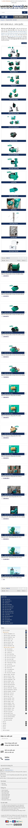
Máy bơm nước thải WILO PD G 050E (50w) (11, 577)
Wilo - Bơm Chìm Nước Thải (8, 606)
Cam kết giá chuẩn (5, 793)
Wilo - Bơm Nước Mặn (7, 609)
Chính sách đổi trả (5, 798)
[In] (21, 825)
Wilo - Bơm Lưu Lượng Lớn (8, 607)
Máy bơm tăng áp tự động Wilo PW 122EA (11, 415)
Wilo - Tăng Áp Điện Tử (7, 601)
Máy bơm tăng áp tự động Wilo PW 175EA (11, 435)
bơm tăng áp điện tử (22, 31)
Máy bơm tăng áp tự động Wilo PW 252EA (11, 456)
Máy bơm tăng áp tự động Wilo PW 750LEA (11, 476)
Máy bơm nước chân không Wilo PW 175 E (11, 496)
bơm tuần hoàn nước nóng (11, 34)
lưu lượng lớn (16, 33)
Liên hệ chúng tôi (5, 790)
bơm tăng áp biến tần (12, 31)
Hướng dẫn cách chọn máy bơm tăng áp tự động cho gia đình (13, 807)
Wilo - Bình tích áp (6, 618)
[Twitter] (14, 825)
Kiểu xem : (4, 258)
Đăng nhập (14, 2)
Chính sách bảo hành (6, 795)
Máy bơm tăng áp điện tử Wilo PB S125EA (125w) (12, 334)
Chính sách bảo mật (5, 797)
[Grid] (7, 258)
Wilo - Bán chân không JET (8, 616)
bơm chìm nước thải (18, 36)
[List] (8, 588)
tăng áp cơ (3, 33)
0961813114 (21, 17)
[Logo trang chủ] (14, 7)
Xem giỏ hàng (4, 785)
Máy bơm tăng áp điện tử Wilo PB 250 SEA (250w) (13, 355)
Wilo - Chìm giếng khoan (7, 619)
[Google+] (19, 825)
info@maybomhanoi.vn (9, 770)
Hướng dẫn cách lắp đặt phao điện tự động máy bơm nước (13, 806)
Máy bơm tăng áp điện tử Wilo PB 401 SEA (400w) (13, 375)
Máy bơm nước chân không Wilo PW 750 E (11, 537)
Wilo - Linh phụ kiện (6, 621)
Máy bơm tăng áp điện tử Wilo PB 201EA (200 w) (12, 294)
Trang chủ (2, 19)
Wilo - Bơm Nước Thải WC (8, 623)
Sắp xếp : (4, 260)
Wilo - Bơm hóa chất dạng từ (8, 611)
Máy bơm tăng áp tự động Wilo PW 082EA (11, 395)
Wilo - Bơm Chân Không (7, 604)
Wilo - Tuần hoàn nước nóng (8, 612)
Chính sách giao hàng (6, 794)
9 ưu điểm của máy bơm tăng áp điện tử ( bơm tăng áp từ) (13, 805)
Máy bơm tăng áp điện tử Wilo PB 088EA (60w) (12, 274)
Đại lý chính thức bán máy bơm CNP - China (10, 809)
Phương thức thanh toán (6, 799)
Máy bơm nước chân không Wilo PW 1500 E (11, 557)
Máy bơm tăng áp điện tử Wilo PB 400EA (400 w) (12, 314)
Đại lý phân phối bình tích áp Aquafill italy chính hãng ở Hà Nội (13, 810)
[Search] (24, 12)
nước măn (11, 36)
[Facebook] (17, 825)
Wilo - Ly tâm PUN (6, 614)
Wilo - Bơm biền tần (6, 599)
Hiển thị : (19, 260)
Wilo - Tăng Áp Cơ (6, 602)
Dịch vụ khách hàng (5, 791)
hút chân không (9, 33)
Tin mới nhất (4, 802)
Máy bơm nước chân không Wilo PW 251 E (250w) (13, 516)
